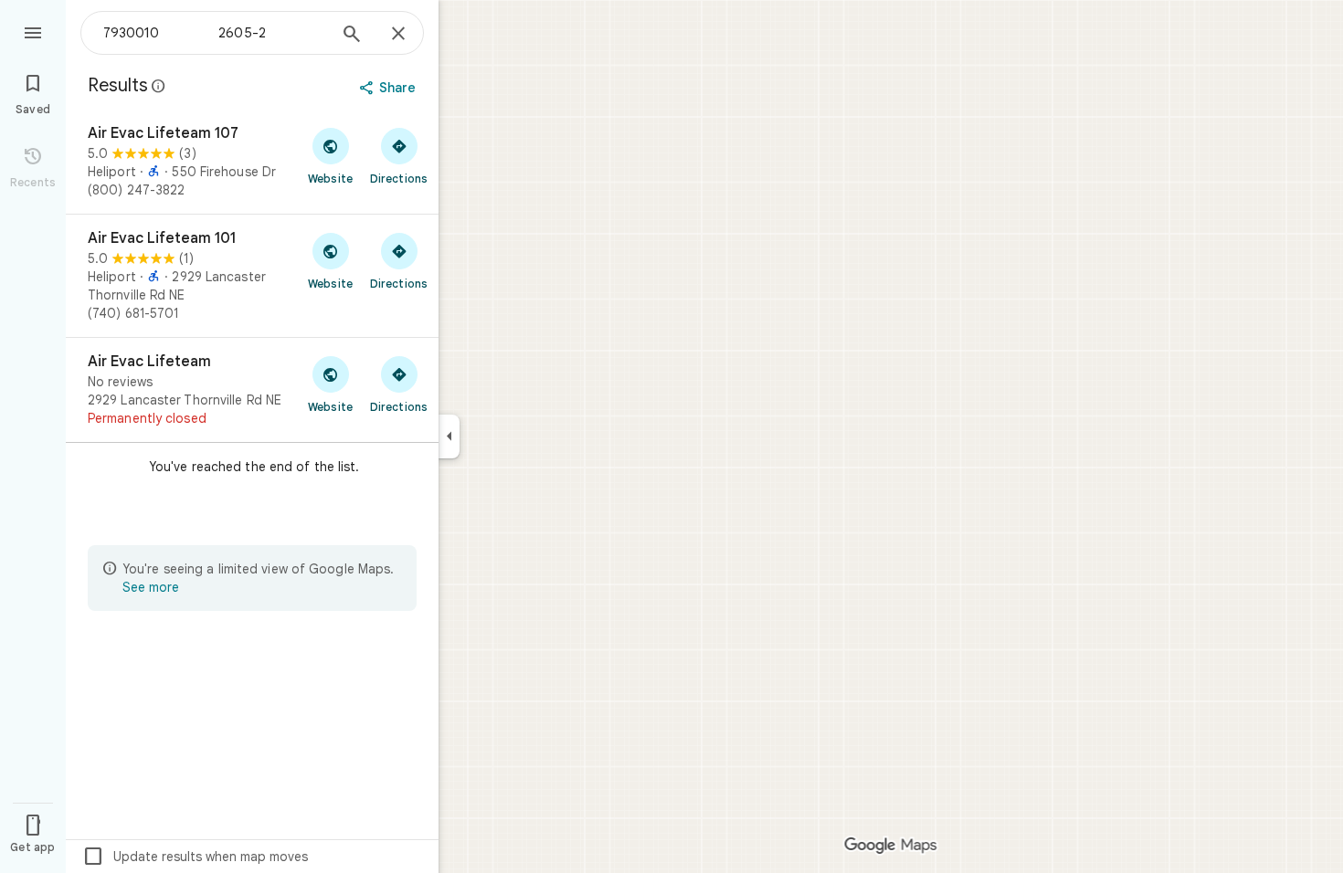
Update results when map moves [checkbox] (195, 857)
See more (150, 587)
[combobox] (214, 33)
